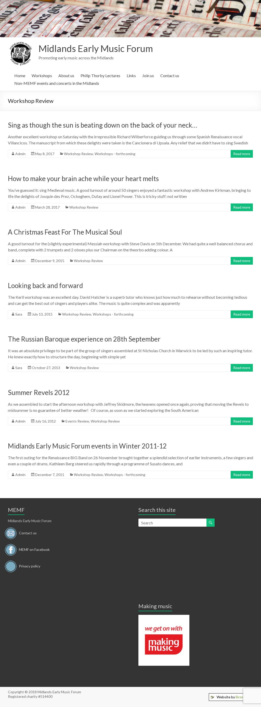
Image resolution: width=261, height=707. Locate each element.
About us (66, 75)
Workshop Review (78, 154)
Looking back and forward (45, 285)
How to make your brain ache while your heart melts (83, 178)
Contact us (169, 75)
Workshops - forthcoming (115, 154)
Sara (18, 314)
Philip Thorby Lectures (100, 75)
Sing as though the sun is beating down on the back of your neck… (102, 125)
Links (131, 75)
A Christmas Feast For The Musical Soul (65, 232)
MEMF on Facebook (34, 549)
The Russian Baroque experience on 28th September (84, 339)
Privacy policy (29, 566)
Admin (20, 154)
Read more (241, 154)
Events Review (77, 421)
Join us (148, 75)
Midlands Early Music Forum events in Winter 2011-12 (87, 446)
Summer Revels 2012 (39, 392)
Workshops (42, 75)
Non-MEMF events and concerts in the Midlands (56, 83)
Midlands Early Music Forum (95, 48)
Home (19, 75)
